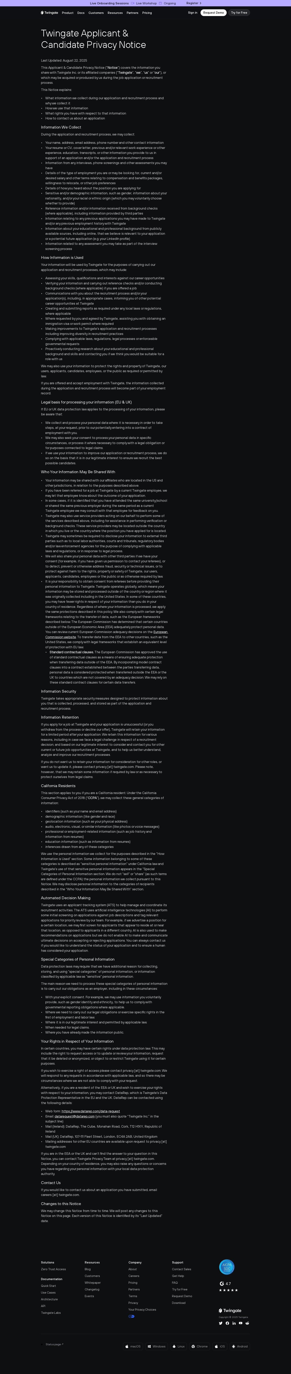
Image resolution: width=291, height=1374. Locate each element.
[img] (49, 13)
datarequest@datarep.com (75, 1116)
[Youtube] (240, 1323)
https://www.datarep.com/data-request (91, 1111)
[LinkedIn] (234, 1323)
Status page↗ (55, 1344)
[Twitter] (221, 1323)
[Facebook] (227, 1323)
